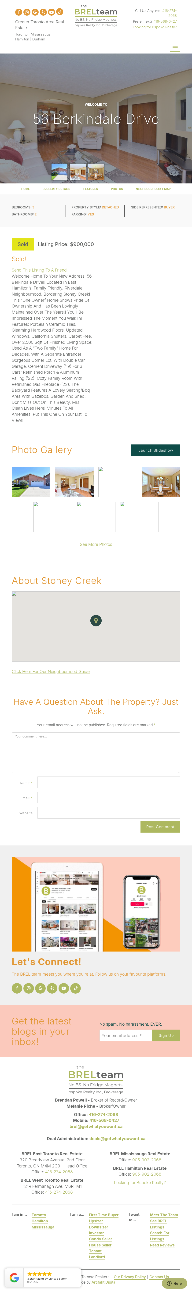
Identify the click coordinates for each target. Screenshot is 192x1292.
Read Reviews (162, 1245)
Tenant (95, 1250)
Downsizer (98, 1227)
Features (90, 189)
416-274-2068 (169, 13)
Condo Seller (100, 1239)
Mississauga (43, 1227)
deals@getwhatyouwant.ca (117, 1138)
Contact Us (159, 1276)
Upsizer (96, 1221)
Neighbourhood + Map (153, 189)
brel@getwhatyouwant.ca (96, 1126)
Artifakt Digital (104, 1282)
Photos (117, 189)
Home (25, 189)
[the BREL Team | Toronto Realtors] (96, 15)
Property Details (56, 189)
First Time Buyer (103, 1214)
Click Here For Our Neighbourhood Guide (51, 671)
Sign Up (166, 1035)
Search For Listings (159, 1236)
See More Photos (96, 544)
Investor (96, 1232)
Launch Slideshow (155, 450)
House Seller (100, 1245)
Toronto (39, 1214)
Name (26, 782)
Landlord (97, 1257)
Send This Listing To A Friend (39, 270)
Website (26, 813)
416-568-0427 (165, 21)
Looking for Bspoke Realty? (155, 26)
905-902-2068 (146, 1160)
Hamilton (40, 1221)
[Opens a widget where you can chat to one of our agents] (174, 1284)
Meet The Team (164, 1214)
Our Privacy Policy (130, 1276)
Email (27, 798)
